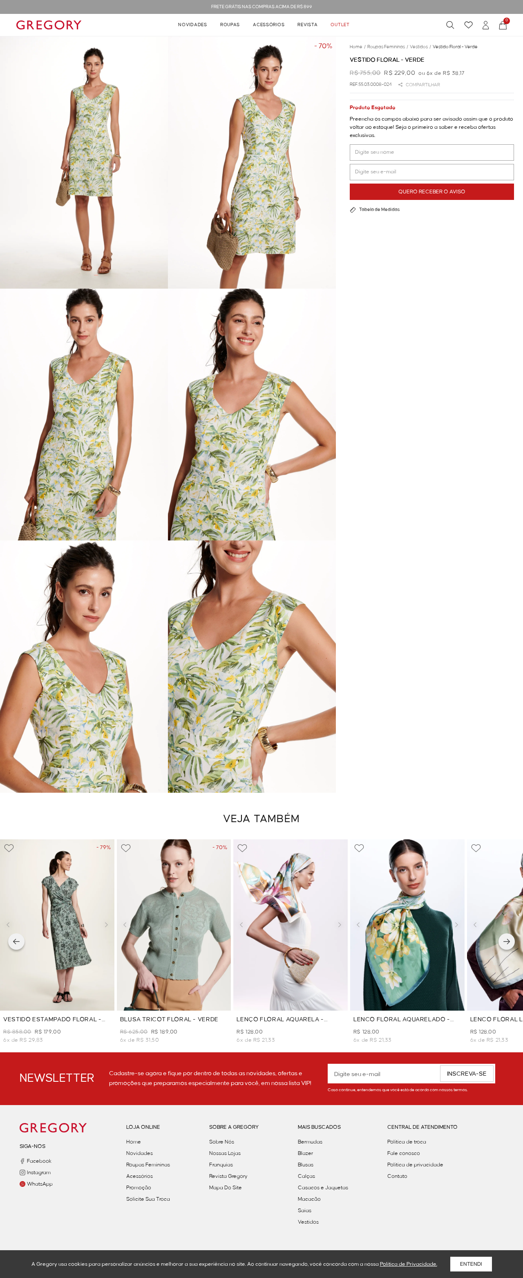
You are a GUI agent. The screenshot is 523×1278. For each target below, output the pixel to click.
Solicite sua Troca (148, 1199)
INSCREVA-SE (467, 1074)
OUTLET (340, 24)
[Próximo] (506, 941)
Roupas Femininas (148, 1165)
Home (133, 1142)
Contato (397, 1176)
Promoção (138, 1188)
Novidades (192, 24)
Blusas (305, 1165)
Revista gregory (228, 1176)
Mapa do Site (225, 1188)
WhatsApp (40, 1184)
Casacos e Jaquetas (323, 1188)
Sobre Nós (221, 1142)
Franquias (221, 1165)
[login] (486, 25)
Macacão (309, 1199)
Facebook (39, 1161)
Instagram (39, 1172)
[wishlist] (468, 25)
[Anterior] (16, 941)
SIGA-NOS (32, 1146)
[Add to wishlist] (9, 848)
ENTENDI (471, 1264)
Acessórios (268, 24)
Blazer (305, 1153)
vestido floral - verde (455, 47)
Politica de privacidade (415, 1165)
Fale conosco (403, 1153)
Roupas (230, 24)
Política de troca (406, 1142)
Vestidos (308, 1222)
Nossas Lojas (225, 1153)
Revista (307, 24)
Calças (306, 1176)
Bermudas (310, 1142)
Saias (304, 1210)
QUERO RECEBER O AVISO (431, 192)
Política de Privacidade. (408, 1264)
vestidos (420, 47)
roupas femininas (387, 47)
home (358, 47)
